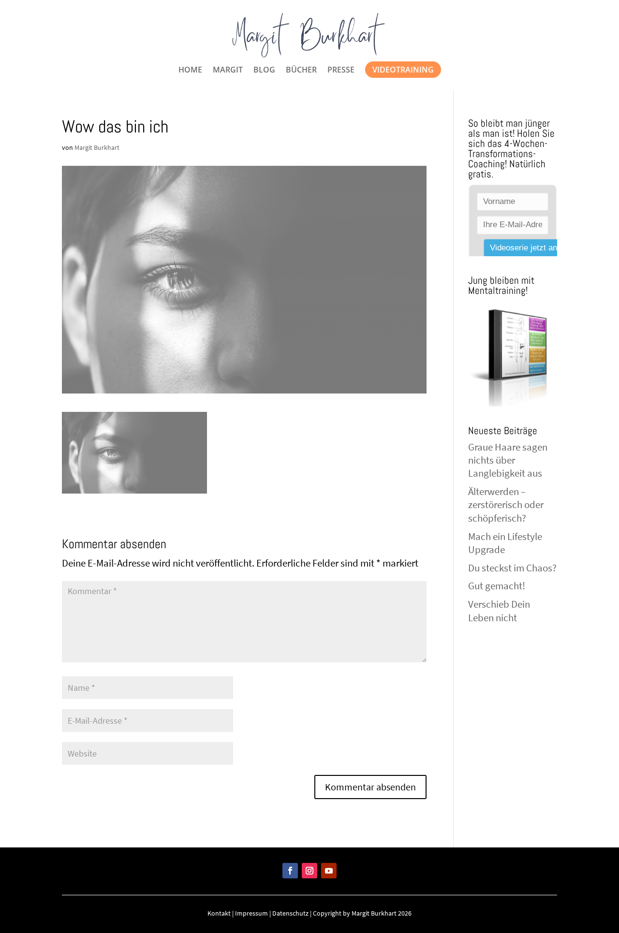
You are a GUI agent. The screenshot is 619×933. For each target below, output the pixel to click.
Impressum (251, 913)
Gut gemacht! (496, 585)
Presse (340, 70)
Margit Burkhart (96, 147)
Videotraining (403, 69)
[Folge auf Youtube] (329, 870)
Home (190, 70)
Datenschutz (290, 913)
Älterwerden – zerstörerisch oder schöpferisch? (506, 505)
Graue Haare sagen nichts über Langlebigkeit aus (507, 460)
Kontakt (219, 913)
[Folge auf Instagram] (309, 870)
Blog (264, 70)
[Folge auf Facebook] (290, 870)
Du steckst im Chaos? (512, 567)
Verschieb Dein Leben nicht (499, 611)
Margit (228, 70)
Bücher (301, 70)
